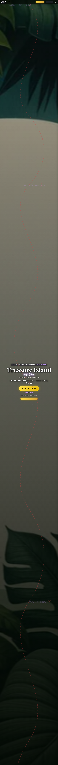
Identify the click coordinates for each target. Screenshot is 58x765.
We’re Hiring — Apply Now (29, 398)
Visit (33, 2)
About (27, 2)
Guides (22, 2)
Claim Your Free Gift (30, 388)
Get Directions (29, 392)
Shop (14, 2)
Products (18, 2)
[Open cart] (56, 2)
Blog (30, 2)
